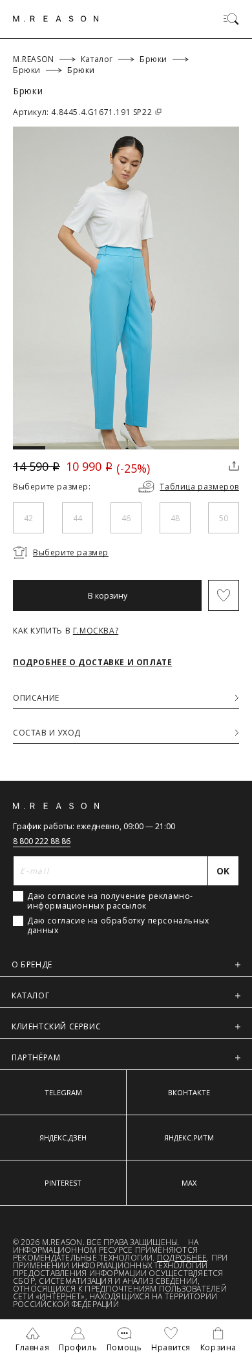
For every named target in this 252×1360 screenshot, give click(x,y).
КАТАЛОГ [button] (30, 995)
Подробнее (182, 1257)
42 (28, 518)
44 (77, 518)
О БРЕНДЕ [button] (32, 964)
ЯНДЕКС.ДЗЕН (63, 1137)
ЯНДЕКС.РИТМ (189, 1137)
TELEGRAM (63, 1092)
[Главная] (56, 18)
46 (126, 518)
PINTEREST (63, 1183)
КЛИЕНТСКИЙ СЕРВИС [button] (56, 1026)
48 (175, 518)
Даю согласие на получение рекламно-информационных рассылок (110, 901)
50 (223, 518)
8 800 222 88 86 (41, 841)
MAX (189, 1183)
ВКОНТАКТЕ (189, 1092)
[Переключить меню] (231, 19)
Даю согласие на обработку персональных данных (118, 925)
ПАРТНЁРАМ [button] (36, 1057)
